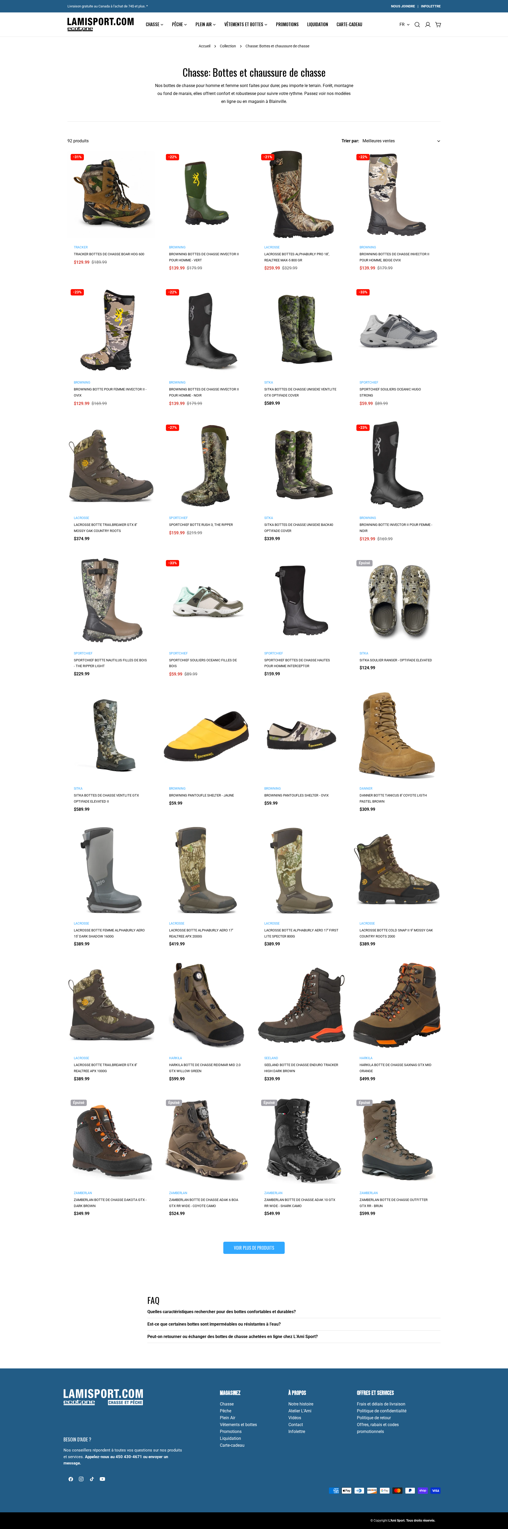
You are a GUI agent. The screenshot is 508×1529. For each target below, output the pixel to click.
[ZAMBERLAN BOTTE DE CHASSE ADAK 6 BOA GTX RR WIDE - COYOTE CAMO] (206, 1140)
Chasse (227, 1404)
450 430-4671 (129, 1456)
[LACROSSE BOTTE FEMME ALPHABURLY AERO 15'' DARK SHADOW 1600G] (111, 870)
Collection (228, 46)
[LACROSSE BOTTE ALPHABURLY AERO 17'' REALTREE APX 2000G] (206, 870)
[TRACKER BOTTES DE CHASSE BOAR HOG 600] (111, 194)
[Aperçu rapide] (147, 162)
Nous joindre (403, 6)
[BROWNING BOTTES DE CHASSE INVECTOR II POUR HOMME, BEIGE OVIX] (397, 194)
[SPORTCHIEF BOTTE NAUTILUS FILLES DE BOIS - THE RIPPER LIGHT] (111, 600)
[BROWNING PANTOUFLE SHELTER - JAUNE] (206, 735)
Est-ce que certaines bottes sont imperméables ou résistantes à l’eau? (214, 1324)
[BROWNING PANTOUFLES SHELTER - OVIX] (301, 735)
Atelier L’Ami (299, 1410)
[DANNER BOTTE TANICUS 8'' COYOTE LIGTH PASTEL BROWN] (397, 735)
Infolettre (431, 6)
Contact (295, 1424)
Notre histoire (300, 1404)
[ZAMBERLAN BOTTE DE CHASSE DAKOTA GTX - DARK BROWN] (111, 1140)
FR (402, 24)
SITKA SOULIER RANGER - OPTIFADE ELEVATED (396, 660)
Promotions (231, 1431)
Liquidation (230, 1438)
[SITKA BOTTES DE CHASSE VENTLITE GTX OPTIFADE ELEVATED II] (111, 735)
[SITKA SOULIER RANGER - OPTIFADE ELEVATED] (397, 600)
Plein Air (227, 1417)
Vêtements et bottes (238, 1424)
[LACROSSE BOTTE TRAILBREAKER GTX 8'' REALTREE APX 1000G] (111, 1005)
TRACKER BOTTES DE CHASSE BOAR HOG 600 (109, 254)
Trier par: (350, 140)
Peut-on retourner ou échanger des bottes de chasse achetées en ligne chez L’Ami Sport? (232, 1336)
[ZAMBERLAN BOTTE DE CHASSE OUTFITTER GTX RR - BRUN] (397, 1140)
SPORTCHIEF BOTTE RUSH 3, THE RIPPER (201, 525)
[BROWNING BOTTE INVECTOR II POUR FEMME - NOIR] (397, 465)
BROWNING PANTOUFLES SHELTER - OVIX (296, 795)
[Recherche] (417, 24)
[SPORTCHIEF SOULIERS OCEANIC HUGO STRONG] (397, 329)
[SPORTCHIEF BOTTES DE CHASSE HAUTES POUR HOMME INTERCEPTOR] (301, 600)
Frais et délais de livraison (381, 1404)
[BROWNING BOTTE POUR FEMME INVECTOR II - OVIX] (111, 329)
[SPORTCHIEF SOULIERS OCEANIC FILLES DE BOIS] (206, 600)
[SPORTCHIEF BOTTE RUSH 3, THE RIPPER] (206, 465)
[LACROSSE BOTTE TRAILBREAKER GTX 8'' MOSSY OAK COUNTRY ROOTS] (111, 465)
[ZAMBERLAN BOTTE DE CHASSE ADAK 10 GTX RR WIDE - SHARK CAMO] (301, 1140)
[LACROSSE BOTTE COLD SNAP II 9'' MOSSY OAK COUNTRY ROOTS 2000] (397, 870)
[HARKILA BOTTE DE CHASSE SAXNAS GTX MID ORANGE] (397, 1005)
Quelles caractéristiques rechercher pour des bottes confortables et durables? (221, 1311)
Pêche (225, 1410)
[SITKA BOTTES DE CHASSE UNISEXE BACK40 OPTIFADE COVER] (301, 465)
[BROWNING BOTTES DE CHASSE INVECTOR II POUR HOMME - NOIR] (206, 329)
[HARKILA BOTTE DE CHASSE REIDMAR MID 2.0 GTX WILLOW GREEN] (206, 1005)
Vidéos (294, 1417)
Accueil (204, 46)
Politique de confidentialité (381, 1410)
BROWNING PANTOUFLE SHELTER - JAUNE (201, 795)
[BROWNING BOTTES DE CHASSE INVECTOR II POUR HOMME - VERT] (206, 194)
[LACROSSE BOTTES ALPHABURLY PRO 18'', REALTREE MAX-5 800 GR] (301, 194)
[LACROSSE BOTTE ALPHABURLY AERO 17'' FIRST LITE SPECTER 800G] (301, 870)
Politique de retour (374, 1417)
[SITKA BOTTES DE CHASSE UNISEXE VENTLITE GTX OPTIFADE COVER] (301, 329)
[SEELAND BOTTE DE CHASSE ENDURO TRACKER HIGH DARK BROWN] (301, 1005)
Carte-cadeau (232, 1445)
